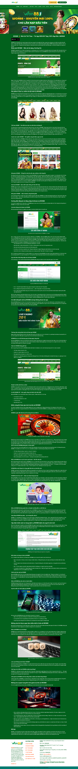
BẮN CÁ (47, 6)
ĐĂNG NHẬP (25, 6)
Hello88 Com (13, 763)
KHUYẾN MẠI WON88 (58, 6)
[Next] (75, 21)
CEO (21, 6)
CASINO (39, 6)
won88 (45, 761)
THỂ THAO (32, 6)
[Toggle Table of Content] (17, 39)
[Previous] (3, 21)
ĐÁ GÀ (44, 6)
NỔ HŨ (51, 6)
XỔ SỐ (36, 6)
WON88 (17, 6)
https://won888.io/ (47, 754)
